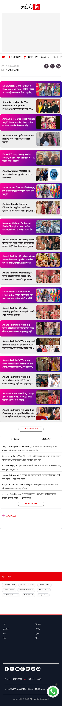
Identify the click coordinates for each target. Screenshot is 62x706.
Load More (31, 429)
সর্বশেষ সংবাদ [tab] (15, 439)
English (8, 679)
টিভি (37, 638)
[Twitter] (52, 66)
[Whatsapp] (58, 66)
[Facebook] (46, 66)
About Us (9, 689)
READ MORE (31, 504)
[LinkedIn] (28, 669)
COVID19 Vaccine (11, 595)
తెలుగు (32, 679)
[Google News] (33, 669)
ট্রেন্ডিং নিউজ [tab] (46, 439)
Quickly (16, 57)
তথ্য (4, 634)
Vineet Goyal (44, 584)
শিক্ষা (4, 638)
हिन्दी (14, 679)
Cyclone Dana (9, 584)
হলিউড (38, 634)
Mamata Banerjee (27, 584)
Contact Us (32, 689)
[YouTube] (17, 669)
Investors (43, 689)
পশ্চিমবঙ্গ (43, 57)
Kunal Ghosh (9, 590)
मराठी (20, 679)
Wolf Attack (28, 595)
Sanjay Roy (43, 595)
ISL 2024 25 (44, 590)
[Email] (38, 669)
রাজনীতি (6, 629)
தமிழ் (39, 679)
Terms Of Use (20, 689)
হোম (2, 66)
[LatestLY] (30, 7)
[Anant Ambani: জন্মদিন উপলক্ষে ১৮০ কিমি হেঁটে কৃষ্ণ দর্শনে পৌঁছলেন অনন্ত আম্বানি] (48, 139)
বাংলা (25, 679)
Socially (32, 57)
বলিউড (38, 629)
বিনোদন (38, 625)
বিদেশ (55, 57)
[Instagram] (22, 669)
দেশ (49, 57)
